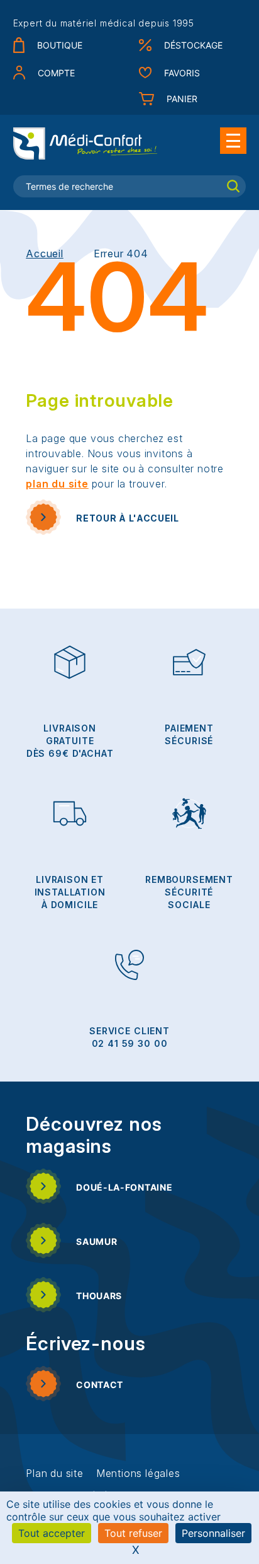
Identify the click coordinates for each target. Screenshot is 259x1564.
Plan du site (55, 1473)
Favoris (182, 72)
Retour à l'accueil (127, 518)
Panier (182, 98)
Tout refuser (133, 1533)
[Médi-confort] (85, 142)
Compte (56, 72)
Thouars (99, 1295)
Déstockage (193, 45)
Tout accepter (51, 1533)
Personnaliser (213, 1533)
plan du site (57, 483)
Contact (99, 1384)
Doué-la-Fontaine (124, 1187)
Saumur (96, 1241)
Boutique (59, 45)
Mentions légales (138, 1473)
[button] (233, 140)
